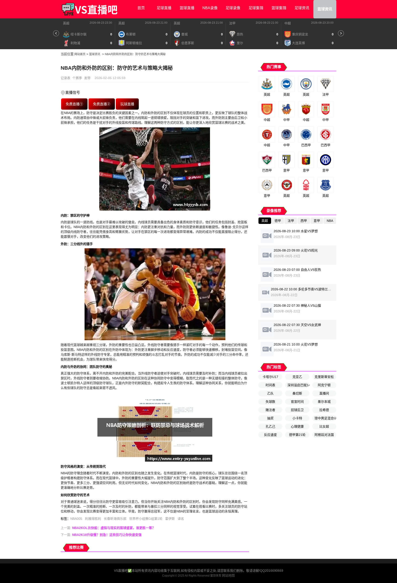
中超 (287, 23)
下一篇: (101, 535)
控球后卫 (297, 410)
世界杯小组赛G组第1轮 (145, 518)
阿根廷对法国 (324, 435)
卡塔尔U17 (270, 377)
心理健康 (297, 426)
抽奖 (270, 418)
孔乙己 (270, 426)
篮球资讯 (325, 9)
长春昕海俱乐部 (115, 518)
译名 (181, 518)
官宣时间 (297, 401)
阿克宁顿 (324, 385)
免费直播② (101, 104)
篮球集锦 (279, 8)
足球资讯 (302, 8)
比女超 (324, 426)
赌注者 (270, 410)
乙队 (270, 393)
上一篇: (108, 528)
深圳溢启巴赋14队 (298, 385)
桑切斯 (297, 393)
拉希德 (324, 410)
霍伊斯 (170, 518)
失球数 (270, 401)
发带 (87, 78)
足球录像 (233, 8)
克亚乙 (297, 377)
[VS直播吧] (89, 9)
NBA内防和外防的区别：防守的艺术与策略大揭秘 (135, 54)
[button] (56, 33)
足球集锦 (256, 8)
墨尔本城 (324, 401)
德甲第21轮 (297, 435)
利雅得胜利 (93, 518)
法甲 (232, 23)
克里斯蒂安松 (324, 377)
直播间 (324, 393)
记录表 (65, 78)
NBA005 (76, 518)
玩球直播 (127, 104)
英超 (66, 23)
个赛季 (77, 78)
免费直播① (74, 104)
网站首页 (79, 54)
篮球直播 (187, 8)
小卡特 (297, 418)
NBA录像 (210, 8)
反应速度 (270, 435)
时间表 (270, 385)
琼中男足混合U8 (325, 418)
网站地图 (228, 575)
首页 (141, 8)
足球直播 (164, 8)
